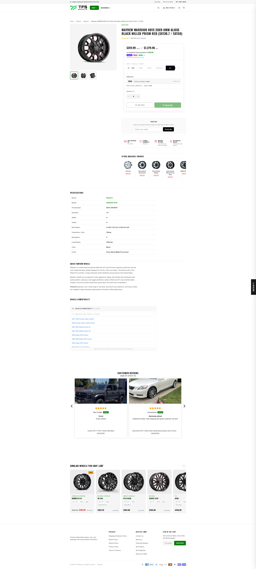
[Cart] (184, 8)
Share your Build (141, 554)
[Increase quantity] (138, 96)
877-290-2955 (181, 2)
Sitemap (99, 564)
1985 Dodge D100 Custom (80, 343)
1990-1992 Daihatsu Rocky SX (81, 331)
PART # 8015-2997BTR (134, 85)
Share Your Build (168, 2)
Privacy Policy (113, 547)
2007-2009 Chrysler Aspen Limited (83, 319)
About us (139, 540)
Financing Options (142, 543)
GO (170, 68)
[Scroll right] (184, 466)
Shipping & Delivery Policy (118, 536)
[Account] (179, 8)
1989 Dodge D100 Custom (80, 335)
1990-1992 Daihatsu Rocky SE (81, 327)
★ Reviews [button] (253, 287)
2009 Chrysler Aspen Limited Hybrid (83, 323)
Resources (105, 8)
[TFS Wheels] (78, 8)
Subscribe (180, 543)
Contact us (139, 536)
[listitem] (74, 75)
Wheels (78, 21)
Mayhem (86, 21)
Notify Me (168, 129)
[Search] (158, 8)
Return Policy (113, 540)
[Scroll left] (179, 466)
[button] (72, 406)
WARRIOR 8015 (111, 203)
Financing (157, 2)
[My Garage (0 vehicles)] (169, 8)
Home (72, 21)
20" (107, 213)
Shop (94, 8)
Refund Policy (113, 543)
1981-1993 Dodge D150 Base (81, 347)
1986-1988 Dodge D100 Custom (82, 339)
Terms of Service (115, 550)
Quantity (131, 91)
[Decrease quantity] (129, 96)
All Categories (140, 550)
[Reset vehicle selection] (178, 68)
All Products (140, 547)
